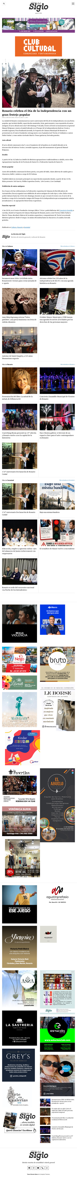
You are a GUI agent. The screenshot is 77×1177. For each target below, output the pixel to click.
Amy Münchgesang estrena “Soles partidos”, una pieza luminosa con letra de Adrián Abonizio (19, 319)
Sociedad (27, 227)
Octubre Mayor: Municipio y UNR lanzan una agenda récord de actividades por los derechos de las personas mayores (56, 319)
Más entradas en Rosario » (68, 364)
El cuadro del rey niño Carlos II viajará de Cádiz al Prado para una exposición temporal (62, 1110)
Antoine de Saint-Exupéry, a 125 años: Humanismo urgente (17, 357)
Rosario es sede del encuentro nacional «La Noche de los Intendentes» (18, 588)
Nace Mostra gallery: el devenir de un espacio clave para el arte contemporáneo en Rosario (57, 435)
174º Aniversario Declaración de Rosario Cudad (18, 472)
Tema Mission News (32, 1174)
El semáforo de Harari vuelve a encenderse (57, 548)
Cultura (13, 227)
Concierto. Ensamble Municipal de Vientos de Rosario (57, 397)
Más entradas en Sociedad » (67, 480)
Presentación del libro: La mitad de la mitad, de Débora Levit (17, 397)
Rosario (19, 227)
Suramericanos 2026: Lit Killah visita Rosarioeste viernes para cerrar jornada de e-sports (19, 280)
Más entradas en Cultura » (68, 246)
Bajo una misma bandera (49, 512)
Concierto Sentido (66, 210)
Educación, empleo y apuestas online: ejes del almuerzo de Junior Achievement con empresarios (19, 551)
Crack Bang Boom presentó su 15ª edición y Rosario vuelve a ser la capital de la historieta (19, 435)
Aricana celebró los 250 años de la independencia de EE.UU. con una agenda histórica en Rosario (56, 280)
